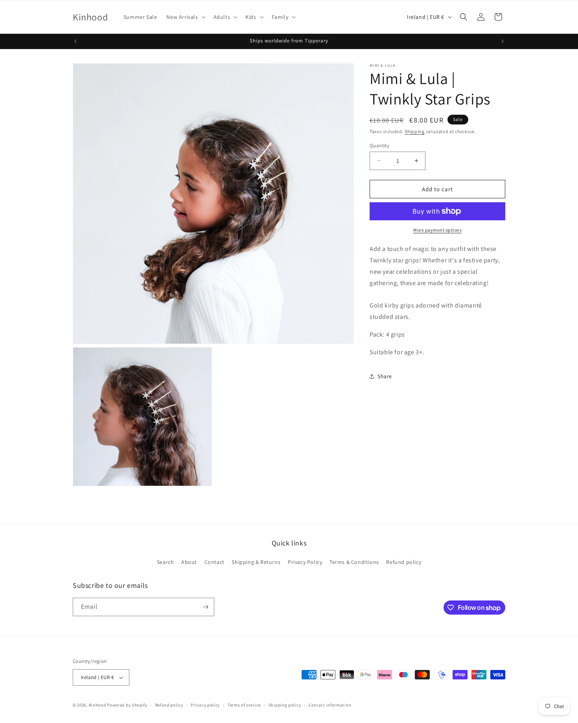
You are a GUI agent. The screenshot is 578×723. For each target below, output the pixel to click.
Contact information (330, 705)
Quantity (379, 145)
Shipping (415, 131)
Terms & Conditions (354, 562)
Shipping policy (285, 705)
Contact (214, 562)
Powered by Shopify (127, 705)
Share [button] (384, 375)
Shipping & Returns (256, 562)
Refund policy (403, 562)
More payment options (437, 230)
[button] (185, 17)
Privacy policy (205, 705)
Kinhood (97, 705)
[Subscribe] (205, 607)
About (189, 562)
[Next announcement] (502, 41)
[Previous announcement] (75, 41)
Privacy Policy (305, 562)
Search (165, 562)
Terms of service (244, 705)
